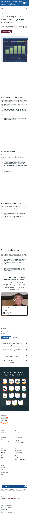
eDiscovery (17, 430)
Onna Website (4, 470)
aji (1, 442)
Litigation (17, 432)
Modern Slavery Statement (6, 505)
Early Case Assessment (20, 444)
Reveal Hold (3, 432)
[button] (26, 8)
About (2, 465)
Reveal (2, 428)
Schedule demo (20, 7)
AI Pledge (3, 467)
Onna (2, 439)
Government (3, 455)
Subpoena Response (19, 442)
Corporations (4, 450)
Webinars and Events (19, 452)
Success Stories (18, 450)
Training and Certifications (20, 459)
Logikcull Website (4, 469)
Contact (2, 476)
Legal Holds (17, 440)
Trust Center (17, 455)
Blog (16, 453)
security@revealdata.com (14, 498)
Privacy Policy (4, 493)
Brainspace (3, 437)
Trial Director (3, 435)
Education (3, 457)
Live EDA (3, 434)
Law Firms (3, 452)
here (20, 496)
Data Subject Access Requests (21, 435)
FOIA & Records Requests (20, 445)
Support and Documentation (20, 460)
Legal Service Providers (6, 453)
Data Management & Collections (18, 438)
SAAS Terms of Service (6, 507)
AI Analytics (17, 428)
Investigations (18, 434)
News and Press (4, 472)
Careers (3, 474)
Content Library (18, 457)
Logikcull (3, 430)
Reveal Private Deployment (6, 441)
